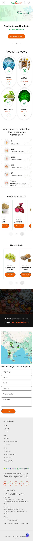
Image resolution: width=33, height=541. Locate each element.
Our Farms (7, 445)
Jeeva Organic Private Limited (16, 536)
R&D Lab (6, 438)
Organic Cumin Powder (16, 268)
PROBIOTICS (24, 111)
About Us (6, 428)
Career (6, 432)
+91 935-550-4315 (12, 520)
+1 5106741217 (23, 523)
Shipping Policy (8, 461)
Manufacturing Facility (11, 441)
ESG (5, 435)
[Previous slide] (13, 44)
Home (5, 425)
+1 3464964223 (12, 523)
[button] (3, 3)
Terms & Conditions (10, 454)
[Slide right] (22, 234)
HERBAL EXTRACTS (24, 79)
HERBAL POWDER (8, 111)
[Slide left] (11, 234)
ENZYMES (9, 78)
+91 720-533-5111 (20, 322)
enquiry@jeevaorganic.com (16, 494)
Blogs (5, 448)
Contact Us (7, 451)
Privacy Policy (8, 457)
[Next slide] (20, 44)
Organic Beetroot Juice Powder (12, 222)
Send (8, 411)
